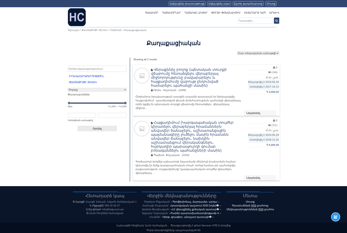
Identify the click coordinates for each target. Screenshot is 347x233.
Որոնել (97, 128)
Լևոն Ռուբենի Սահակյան (106, 213)
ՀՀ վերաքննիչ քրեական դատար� (196, 209)
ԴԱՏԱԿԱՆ (116, 30)
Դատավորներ (171, 12)
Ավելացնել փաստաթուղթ (187, 3)
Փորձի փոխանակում (225, 12)
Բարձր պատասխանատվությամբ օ (195, 213)
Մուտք (271, 3)
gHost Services (203, 225)
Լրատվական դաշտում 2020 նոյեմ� (195, 205)
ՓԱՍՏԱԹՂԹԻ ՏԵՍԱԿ (95, 30)
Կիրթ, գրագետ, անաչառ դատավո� (187, 216)
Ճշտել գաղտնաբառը (248, 3)
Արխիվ (274, 12)
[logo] (77, 17)
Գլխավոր (151, 12)
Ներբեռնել (253, 113)
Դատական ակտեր (196, 12)
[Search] (276, 21)
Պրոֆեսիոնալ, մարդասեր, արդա (195, 201)
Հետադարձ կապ (255, 12)
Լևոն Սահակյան (156, 225)
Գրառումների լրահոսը (250, 205)
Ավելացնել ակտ (219, 3)
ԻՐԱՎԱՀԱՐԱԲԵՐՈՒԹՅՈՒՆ (86, 76)
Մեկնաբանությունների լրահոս (250, 209)
